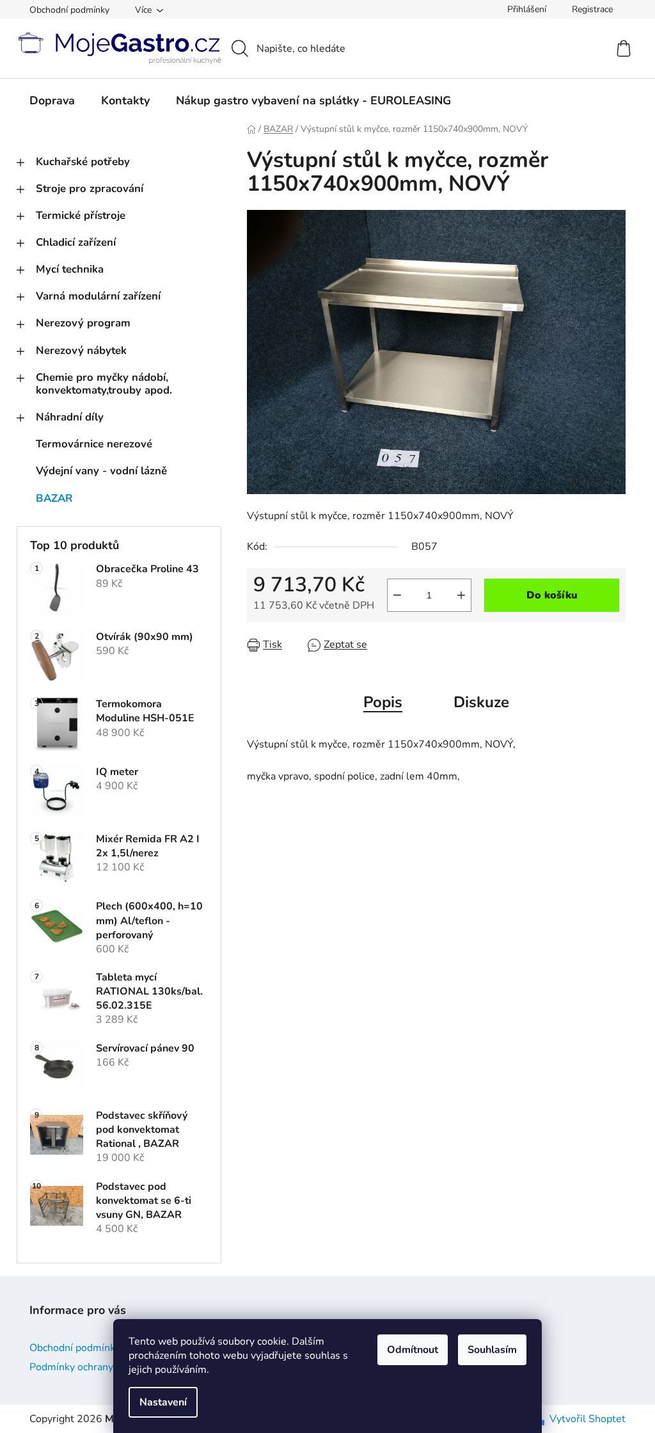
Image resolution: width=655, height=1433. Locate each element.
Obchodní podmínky (69, 10)
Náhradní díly (70, 417)
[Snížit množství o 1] (397, 595)
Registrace (592, 9)
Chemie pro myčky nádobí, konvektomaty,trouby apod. (104, 383)
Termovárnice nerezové (94, 443)
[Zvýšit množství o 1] (461, 595)
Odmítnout (412, 1350)
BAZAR (54, 498)
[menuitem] (52, 100)
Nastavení (163, 1402)
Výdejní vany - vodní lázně (101, 470)
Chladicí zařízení (76, 242)
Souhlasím (492, 1350)
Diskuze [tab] (481, 702)
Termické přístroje (80, 215)
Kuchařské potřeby (83, 161)
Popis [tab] (382, 702)
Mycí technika (70, 269)
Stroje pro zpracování (89, 188)
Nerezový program (83, 323)
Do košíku (552, 595)
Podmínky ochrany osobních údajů (106, 1367)
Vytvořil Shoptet (587, 1419)
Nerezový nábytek (81, 350)
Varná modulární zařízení (98, 296)
